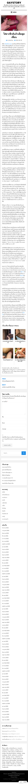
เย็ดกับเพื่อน (19, 760)
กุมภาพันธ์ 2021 (5, 695)
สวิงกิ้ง (3, 500)
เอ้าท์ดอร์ (22, 763)
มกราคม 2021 (5, 698)
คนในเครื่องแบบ (5, 494)
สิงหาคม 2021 (5, 679)
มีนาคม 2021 (5, 692)
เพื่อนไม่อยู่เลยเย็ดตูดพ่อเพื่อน (12, 728)
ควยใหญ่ (11, 369)
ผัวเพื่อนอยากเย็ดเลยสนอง (19, 736)
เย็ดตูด (15, 371)
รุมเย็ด (23, 753)
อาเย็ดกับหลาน (18, 757)
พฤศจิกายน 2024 (6, 573)
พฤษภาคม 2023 (5, 622)
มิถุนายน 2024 (5, 587)
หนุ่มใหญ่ (8, 757)
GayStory (14, 3)
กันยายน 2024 (5, 579)
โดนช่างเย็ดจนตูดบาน (7, 472)
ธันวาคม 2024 (5, 571)
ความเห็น (5, 401)
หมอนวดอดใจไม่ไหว (6, 467)
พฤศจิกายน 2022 (6, 638)
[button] (23, 782)
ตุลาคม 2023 (5, 609)
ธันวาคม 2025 (5, 541)
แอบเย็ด (19, 765)
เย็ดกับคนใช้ (20, 758)
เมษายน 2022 (5, 657)
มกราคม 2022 (5, 665)
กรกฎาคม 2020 (5, 714)
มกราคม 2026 (5, 538)
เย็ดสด (18, 371)
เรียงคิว (8, 763)
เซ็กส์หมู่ (4, 508)
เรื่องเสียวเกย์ (16, 368)
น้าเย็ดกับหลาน (18, 751)
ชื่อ (3, 417)
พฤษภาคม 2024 (5, 590)
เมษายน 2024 (5, 592)
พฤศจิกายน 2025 (6, 544)
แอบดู (14, 765)
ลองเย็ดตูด (4, 371)
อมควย (21, 275)
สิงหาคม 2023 (5, 614)
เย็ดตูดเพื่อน (9, 762)
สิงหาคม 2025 (5, 552)
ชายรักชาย (19, 369)
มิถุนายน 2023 (5, 619)
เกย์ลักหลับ (4, 503)
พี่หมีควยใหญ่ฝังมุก (6, 475)
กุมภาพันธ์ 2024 (5, 598)
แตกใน (11, 373)
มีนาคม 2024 (5, 595)
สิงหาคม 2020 (5, 711)
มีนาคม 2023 (5, 627)
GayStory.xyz (8, 44)
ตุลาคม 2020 (5, 706)
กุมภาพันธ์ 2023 (5, 630)
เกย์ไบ (11, 368)
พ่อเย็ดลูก (19, 753)
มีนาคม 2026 (5, 536)
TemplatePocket (16, 778)
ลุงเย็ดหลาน (14, 755)
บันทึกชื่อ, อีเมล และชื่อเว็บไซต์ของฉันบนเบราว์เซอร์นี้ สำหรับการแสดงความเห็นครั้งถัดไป (13, 439)
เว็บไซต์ (4, 429)
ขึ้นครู (3, 748)
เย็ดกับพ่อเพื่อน (12, 760)
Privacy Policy (14, 777)
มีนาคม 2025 (5, 563)
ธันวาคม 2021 (5, 668)
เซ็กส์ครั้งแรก (9, 758)
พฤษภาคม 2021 (5, 687)
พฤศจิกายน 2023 (6, 606)
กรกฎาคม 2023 (5, 617)
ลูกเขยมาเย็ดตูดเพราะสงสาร (13, 734)
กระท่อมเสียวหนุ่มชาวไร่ (7, 478)
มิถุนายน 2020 (5, 717)
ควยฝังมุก (12, 750)
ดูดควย (23, 369)
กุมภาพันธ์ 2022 (5, 663)
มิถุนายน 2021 (5, 684)
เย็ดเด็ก (3, 511)
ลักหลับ (9, 755)
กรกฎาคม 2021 (5, 682)
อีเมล (3, 423)
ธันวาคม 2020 (5, 701)
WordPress (14, 780)
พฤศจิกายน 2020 (6, 703)
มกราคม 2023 (5, 633)
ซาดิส (9, 751)
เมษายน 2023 (5, 625)
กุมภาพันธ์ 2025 (5, 565)
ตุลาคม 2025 (5, 546)
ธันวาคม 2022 (5, 636)
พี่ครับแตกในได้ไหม (11, 731)
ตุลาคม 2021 (5, 673)
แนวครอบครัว (5, 519)
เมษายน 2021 (5, 690)
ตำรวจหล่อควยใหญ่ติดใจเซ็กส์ (8, 480)
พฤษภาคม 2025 (5, 557)
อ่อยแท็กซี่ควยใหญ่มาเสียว (8, 483)
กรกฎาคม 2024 (5, 584)
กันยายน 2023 (5, 611)
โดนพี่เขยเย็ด (5, 767)
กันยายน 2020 (5, 709)
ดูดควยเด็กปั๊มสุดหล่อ (6, 469)
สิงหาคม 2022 (5, 646)
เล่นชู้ (3, 516)
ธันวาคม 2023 (5, 603)
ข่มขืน (8, 368)
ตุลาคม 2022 (5, 641)
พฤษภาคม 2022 (5, 655)
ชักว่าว (22, 272)
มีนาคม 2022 (5, 660)
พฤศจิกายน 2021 (6, 671)
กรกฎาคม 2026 (5, 530)
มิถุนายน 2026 (5, 533)
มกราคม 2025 (5, 568)
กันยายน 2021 (5, 676)
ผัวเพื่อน (4, 753)
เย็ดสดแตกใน (19, 762)
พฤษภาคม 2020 (5, 719)
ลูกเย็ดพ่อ (20, 755)
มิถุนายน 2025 (5, 555)
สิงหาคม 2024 (5, 582)
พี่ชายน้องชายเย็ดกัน (11, 753)
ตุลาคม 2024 (5, 576)
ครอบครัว (20, 748)
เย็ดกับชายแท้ (5, 760)
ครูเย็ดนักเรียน (5, 750)
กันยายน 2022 (5, 644)
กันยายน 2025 (5, 549)
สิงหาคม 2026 (5, 527)
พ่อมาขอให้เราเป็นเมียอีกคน (15, 739)
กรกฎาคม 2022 (5, 649)
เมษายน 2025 (5, 560)
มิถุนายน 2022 (5, 652)
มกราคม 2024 (5, 600)
